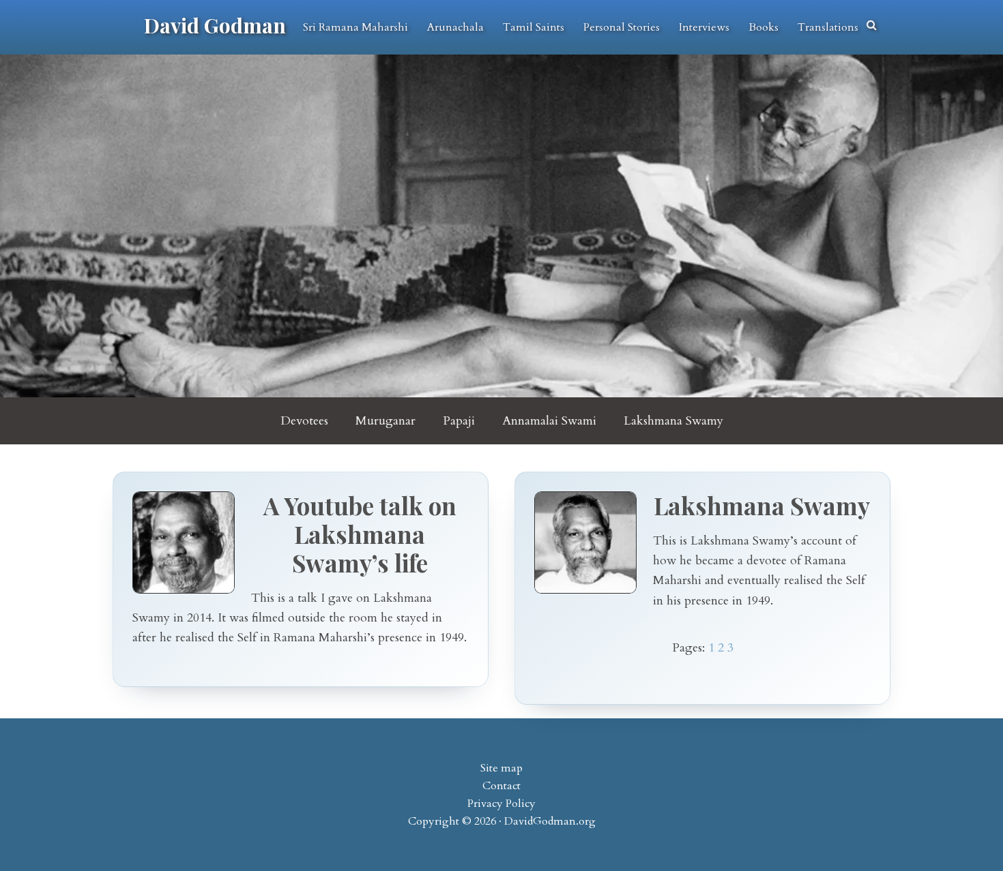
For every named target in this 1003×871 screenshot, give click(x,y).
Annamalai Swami (549, 420)
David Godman (215, 25)
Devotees (304, 420)
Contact (501, 785)
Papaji (459, 420)
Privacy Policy (501, 803)
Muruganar (385, 420)
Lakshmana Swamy (673, 420)
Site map (501, 768)
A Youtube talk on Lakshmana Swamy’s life (359, 534)
